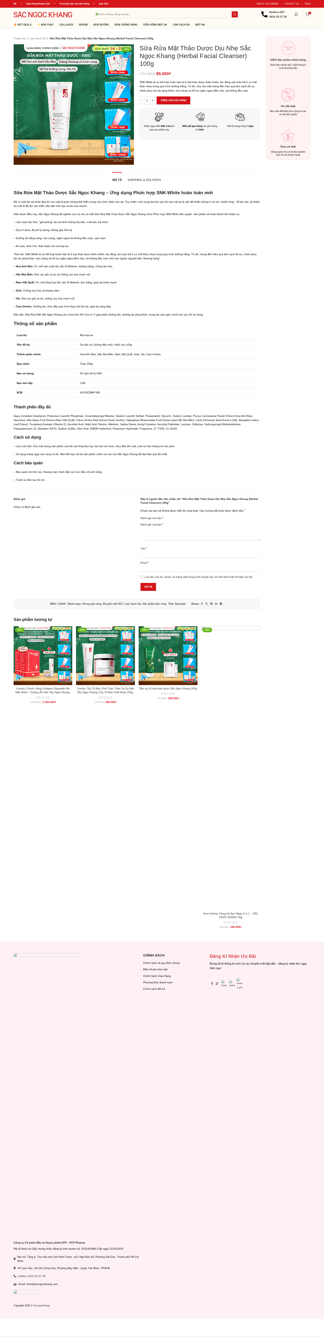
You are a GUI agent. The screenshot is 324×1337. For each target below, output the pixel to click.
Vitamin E (90, 314)
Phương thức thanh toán (157, 982)
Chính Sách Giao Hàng (157, 975)
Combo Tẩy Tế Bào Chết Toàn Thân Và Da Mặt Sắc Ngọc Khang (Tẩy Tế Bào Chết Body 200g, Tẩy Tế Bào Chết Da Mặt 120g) (105, 692)
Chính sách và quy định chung (161, 962)
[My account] (296, 14)
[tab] (117, 178)
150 (158, 126)
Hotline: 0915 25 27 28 (31, 1276)
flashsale (180, 603)
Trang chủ (20, 38)
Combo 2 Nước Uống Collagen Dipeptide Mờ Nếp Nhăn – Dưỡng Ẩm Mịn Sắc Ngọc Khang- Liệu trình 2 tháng (42, 692)
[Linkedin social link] (216, 603)
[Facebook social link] (202, 603)
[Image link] (46, 1094)
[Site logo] (43, 14)
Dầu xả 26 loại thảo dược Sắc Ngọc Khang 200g (168, 688)
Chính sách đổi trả (154, 988)
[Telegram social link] (220, 603)
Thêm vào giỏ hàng (173, 100)
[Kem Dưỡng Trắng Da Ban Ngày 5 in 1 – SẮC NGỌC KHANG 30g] (230, 768)
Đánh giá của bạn (152, 518)
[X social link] (206, 603)
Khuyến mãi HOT (113, 603)
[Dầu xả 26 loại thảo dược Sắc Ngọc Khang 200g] (168, 655)
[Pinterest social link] (211, 603)
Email (145, 562)
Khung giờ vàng (91, 603)
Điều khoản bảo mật (155, 969)
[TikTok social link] (216, 984)
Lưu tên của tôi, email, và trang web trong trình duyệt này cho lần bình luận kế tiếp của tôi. (199, 576)
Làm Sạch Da (38, 38)
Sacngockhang (41, 1305)
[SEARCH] (235, 14)
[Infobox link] (274, 14)
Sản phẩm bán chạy (154, 603)
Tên (144, 548)
